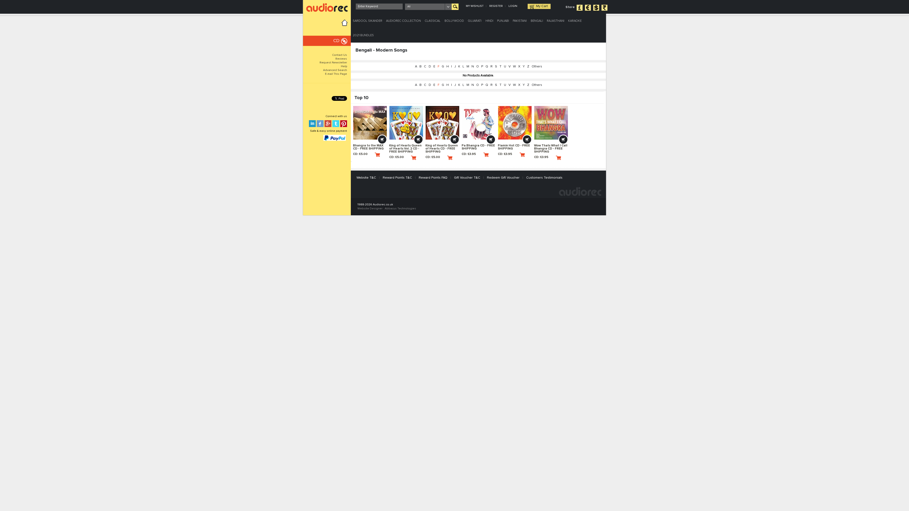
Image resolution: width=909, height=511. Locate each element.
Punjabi (503, 20)
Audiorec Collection (403, 20)
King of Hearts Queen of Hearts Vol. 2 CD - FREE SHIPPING (405, 148)
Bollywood (454, 20)
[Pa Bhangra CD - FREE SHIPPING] (479, 123)
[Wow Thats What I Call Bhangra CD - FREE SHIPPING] (551, 123)
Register (496, 6)
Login (512, 6)
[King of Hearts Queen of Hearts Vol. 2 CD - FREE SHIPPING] (406, 123)
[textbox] (379, 6)
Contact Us (339, 55)
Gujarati (474, 20)
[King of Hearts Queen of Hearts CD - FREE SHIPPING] (442, 123)
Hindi (489, 20)
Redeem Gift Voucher (503, 177)
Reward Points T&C (397, 177)
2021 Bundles (363, 35)
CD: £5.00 (360, 154)
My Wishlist (475, 6)
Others (537, 66)
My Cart (542, 6)
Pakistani (520, 20)
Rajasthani (555, 20)
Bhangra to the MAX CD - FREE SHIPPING (368, 147)
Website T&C (366, 177)
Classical (433, 20)
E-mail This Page (336, 74)
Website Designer (370, 208)
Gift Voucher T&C (467, 177)
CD (336, 41)
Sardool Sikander (367, 20)
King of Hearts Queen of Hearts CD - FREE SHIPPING (441, 148)
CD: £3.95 (469, 154)
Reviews (341, 58)
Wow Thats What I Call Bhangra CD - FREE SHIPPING (550, 148)
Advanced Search (335, 70)
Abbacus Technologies (400, 208)
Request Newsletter (333, 62)
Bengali (537, 20)
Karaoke (575, 20)
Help (344, 66)
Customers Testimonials (544, 177)
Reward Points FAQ (433, 177)
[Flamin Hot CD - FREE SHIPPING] (515, 123)
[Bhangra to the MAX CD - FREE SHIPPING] (370, 123)
